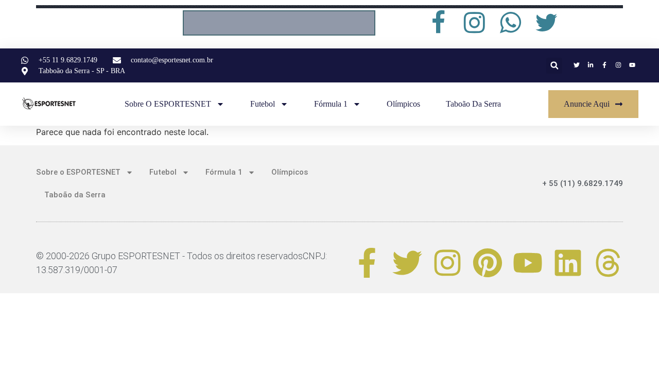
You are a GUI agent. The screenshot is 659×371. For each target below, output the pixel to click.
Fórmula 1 (331, 103)
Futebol (262, 103)
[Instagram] (447, 263)
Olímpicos (403, 103)
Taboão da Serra (473, 103)
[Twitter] (407, 263)
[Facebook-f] (367, 263)
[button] (554, 66)
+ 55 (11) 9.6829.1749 (582, 183)
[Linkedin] (568, 263)
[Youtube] (528, 263)
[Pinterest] (487, 263)
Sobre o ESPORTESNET (168, 103)
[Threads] (608, 263)
